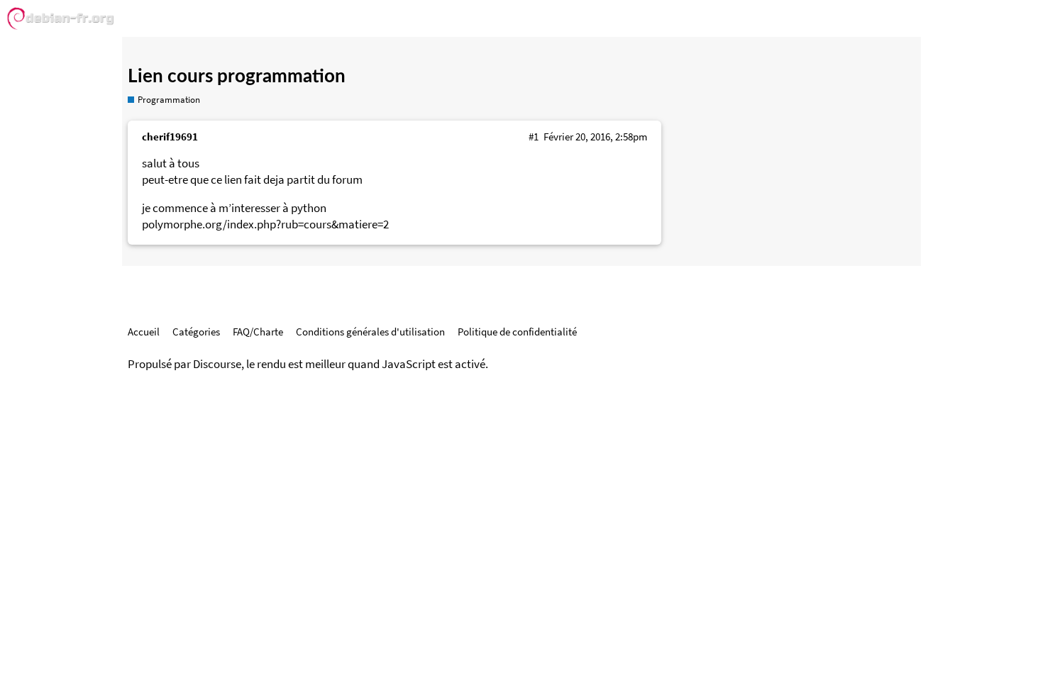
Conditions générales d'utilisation (370, 331)
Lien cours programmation (237, 76)
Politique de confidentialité (517, 331)
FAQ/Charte (258, 331)
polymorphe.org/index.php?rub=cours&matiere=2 (265, 224)
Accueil (144, 331)
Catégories (196, 331)
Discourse (217, 364)
